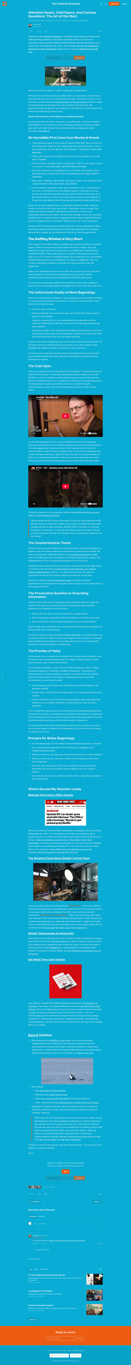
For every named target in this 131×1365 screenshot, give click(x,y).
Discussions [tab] (44, 1269)
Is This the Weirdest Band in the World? (46, 1275)
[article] (65, 1280)
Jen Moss (36, 1235)
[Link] (25, 137)
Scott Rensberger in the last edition (70, 102)
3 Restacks (52, 1187)
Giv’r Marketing (52, 947)
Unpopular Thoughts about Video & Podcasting (45, 1294)
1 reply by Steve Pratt (42, 1250)
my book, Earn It (60, 941)
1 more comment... (34, 1259)
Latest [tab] (36, 1269)
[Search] (101, 4)
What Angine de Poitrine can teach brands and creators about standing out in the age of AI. (55, 1279)
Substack (55, 1361)
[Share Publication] (106, 4)
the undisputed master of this (83, 554)
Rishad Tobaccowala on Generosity (51, 933)
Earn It (33, 1035)
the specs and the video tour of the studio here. (64, 927)
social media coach (58, 1094)
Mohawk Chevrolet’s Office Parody (50, 795)
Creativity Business (52, 36)
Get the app (75, 1355)
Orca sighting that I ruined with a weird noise (76, 1102)
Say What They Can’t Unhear (46, 959)
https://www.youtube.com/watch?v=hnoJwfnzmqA (67, 1241)
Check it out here (85, 1053)
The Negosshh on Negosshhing (50, 1090)
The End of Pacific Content (40, 1305)
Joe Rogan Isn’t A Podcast (40, 1291)
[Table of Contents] (2, 682)
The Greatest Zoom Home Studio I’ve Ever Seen (59, 858)
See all (32, 1320)
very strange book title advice (55, 1098)
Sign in (124, 4)
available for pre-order (59, 1040)
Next (96, 1202)
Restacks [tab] (42, 1216)
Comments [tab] (33, 1216)
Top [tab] (30, 1269)
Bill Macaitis (75, 905)
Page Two (52, 1009)
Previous (36, 1202)
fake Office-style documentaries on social (71, 849)
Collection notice (78, 1350)
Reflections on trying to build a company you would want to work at (52, 1308)
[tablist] (37, 1216)
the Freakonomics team (60, 580)
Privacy (63, 1350)
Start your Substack (60, 1355)
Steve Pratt (37, 24)
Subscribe (114, 4)
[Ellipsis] (101, 1235)
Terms (69, 1350)
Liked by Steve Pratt (40, 1238)
